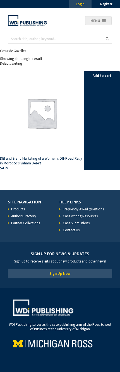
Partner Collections (25, 223)
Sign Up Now (60, 273)
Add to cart (102, 75)
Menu (95, 20)
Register (106, 4)
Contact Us (71, 230)
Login (80, 4)
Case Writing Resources (80, 216)
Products (18, 209)
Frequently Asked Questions (83, 209)
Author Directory (23, 216)
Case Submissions (76, 223)
